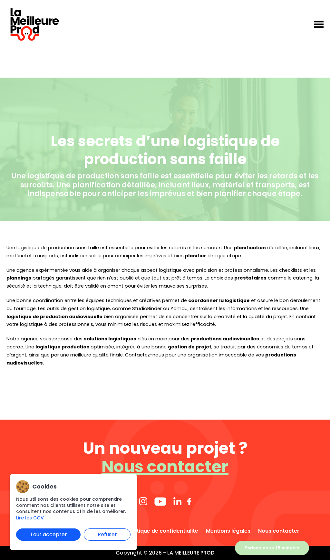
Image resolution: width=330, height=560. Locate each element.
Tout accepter (48, 534)
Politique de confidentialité (162, 531)
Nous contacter (165, 466)
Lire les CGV (30, 518)
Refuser (107, 534)
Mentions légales (228, 531)
